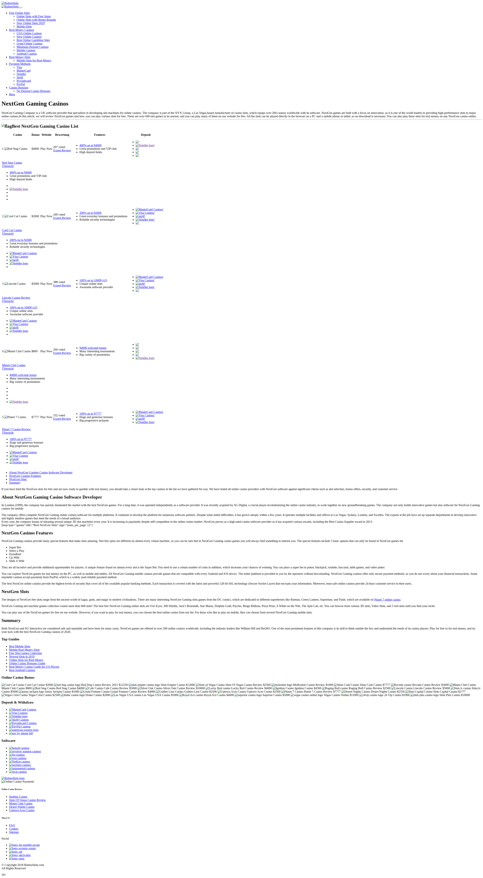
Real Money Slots (19, 57)
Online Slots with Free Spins (34, 16)
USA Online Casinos (29, 33)
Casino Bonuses (18, 87)
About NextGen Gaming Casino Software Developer (40, 472)
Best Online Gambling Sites (33, 40)
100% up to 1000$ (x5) (93, 280)
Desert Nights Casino (22, 806)
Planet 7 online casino (387, 599)
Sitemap (14, 832)
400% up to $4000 (90, 145)
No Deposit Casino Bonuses (33, 91)
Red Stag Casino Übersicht (12, 164)
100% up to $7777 (90, 413)
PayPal (21, 84)
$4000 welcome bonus (92, 347)
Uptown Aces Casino (22, 810)
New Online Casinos (29, 36)
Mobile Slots (24, 26)
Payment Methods (20, 63)
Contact (13, 828)
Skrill (20, 77)
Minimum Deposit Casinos (32, 46)
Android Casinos (27, 53)
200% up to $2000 (90, 212)
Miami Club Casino (20, 803)
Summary (15, 482)
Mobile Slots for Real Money (34, 60)
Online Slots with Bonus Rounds (36, 19)
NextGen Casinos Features (25, 475)
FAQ (12, 825)
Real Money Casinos (21, 29)
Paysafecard (24, 80)
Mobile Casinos (26, 50)
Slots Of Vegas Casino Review (27, 800)
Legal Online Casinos (29, 43)
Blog (12, 94)
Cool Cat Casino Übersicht (12, 232)
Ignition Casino (18, 796)
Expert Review (62, 150)
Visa (19, 67)
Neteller (21, 74)
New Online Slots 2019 (31, 23)
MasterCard (24, 70)
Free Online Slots (19, 13)
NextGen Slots (18, 479)
